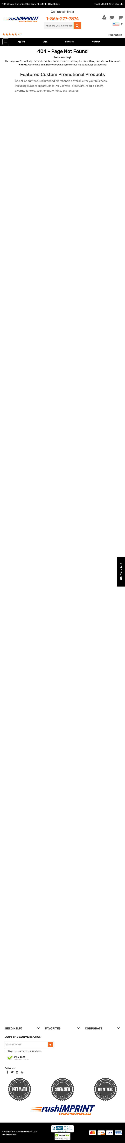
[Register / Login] (104, 17)
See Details (54, 4)
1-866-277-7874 (62, 18)
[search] (77, 25)
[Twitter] (12, 1072)
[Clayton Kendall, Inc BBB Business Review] (62, 1131)
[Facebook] (7, 1072)
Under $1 (96, 42)
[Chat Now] (112, 17)
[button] (121, 572)
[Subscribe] (50, 1044)
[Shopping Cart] (120, 17)
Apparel (21, 42)
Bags (45, 42)
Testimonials (115, 34)
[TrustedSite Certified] (18, 1058)
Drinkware (69, 42)
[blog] (17, 1072)
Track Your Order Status (108, 4)
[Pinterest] (22, 1072)
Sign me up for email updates (25, 1051)
